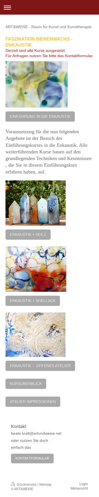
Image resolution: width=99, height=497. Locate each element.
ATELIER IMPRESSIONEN (33, 401)
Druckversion (26, 485)
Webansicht (79, 488)
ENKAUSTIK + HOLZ (28, 234)
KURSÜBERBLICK (26, 383)
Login (83, 484)
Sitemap (45, 485)
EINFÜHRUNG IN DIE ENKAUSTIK (40, 116)
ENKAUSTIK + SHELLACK (33, 300)
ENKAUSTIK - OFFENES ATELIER (40, 366)
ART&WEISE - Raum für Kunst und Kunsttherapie (49, 27)
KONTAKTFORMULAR (32, 458)
